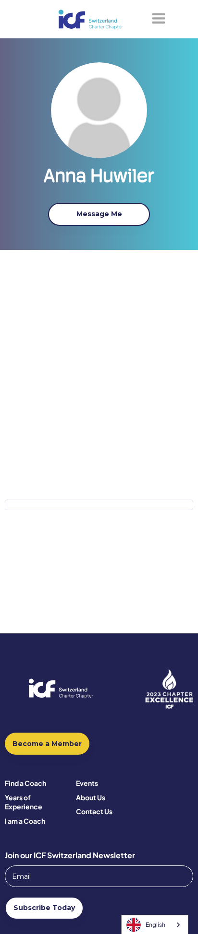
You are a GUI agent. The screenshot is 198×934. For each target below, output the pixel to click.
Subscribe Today (44, 907)
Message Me (99, 214)
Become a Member (47, 743)
